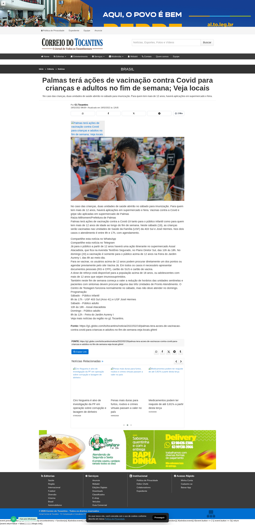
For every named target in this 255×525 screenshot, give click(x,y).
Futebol (51, 491)
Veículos (96, 501)
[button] (124, 425)
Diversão (52, 494)
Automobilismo (55, 505)
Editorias (59, 56)
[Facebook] (108, 113)
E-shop (95, 498)
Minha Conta (187, 480)
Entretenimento (80, 56)
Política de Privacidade (53, 30)
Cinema (51, 498)
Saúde (51, 480)
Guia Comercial (99, 505)
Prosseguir (160, 518)
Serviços (98, 56)
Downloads (97, 491)
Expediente (74, 30)
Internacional (54, 487)
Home (46, 56)
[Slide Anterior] (176, 361)
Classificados (98, 494)
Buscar (207, 42)
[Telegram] (159, 113)
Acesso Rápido (185, 476)
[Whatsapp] (83, 113)
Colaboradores (144, 487)
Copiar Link (81, 352)
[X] (134, 113)
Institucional (139, 476)
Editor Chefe (142, 484)
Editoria (50, 69)
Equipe (87, 30)
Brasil (127, 69)
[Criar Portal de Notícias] (211, 513)
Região (51, 484)
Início (41, 69)
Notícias (61, 69)
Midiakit (134, 56)
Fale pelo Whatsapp (28, 519)
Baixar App (186, 487)
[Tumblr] (180, 351)
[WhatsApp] (14, 519)
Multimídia (116, 56)
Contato (148, 56)
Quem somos (162, 56)
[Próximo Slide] (181, 361)
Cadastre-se (186, 484)
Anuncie (98, 30)
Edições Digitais (99, 487)
